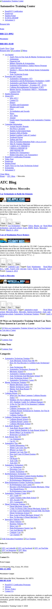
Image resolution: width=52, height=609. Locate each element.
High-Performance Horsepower (22, 478)
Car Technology (14, 226)
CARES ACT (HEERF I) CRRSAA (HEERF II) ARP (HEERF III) (20, 148)
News (12, 113)
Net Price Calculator (17, 129)
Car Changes (15, 535)
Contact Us (14, 100)
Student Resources (12, 94)
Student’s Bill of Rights (18, 133)
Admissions (14, 59)
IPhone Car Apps (16, 450)
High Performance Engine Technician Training (23, 482)
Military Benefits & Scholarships (22, 63)
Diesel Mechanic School (19, 506)
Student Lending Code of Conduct (23, 135)
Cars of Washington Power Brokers (14, 235)
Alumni (12, 118)
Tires (11, 456)
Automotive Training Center (15, 493)
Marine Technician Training (15, 382)
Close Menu (4, 174)
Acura (24, 228)
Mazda (36, 226)
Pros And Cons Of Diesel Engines (23, 454)
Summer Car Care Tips (18, 452)
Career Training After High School (23, 498)
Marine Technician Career (20, 387)
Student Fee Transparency (20, 153)
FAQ (12, 109)
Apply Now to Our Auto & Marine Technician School (30, 57)
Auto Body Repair (12, 426)
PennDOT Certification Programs (17, 157)
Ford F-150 (14, 269)
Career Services (16, 68)
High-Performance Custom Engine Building (26, 476)
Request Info (5, 24)
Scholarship (9, 168)
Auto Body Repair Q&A (19, 428)
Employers (9, 13)
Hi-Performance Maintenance (21, 480)
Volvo (30, 226)
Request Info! (5, 51)
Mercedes (43, 228)
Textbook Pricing (16, 137)
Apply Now (4, 48)
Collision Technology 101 (20, 408)
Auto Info (13, 463)
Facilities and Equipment (19, 105)
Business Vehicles (16, 524)
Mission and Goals (17, 107)
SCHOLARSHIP (11, 18)
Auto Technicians (16, 367)
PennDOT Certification (14, 11)
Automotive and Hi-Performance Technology (30, 81)
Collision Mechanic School (20, 424)
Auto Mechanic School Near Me (22, 361)
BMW (30, 228)
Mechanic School (16, 371)
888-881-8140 (7, 44)
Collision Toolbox (16, 415)
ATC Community (16, 502)
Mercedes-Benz (12, 312)
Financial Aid (15, 61)
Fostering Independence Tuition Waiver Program (28, 66)
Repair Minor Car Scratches (20, 432)
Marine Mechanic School (19, 385)
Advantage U (10, 20)
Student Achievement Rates (20, 131)
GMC (7, 269)
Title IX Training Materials (20, 144)
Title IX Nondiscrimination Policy (28, 142)
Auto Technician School (19, 378)
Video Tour (9, 159)
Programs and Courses (13, 76)
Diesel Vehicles (15, 522)
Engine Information (17, 445)
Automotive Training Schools (21, 374)
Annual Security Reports (19, 126)
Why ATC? (14, 98)
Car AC (13, 441)
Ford (29, 267)
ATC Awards (15, 500)
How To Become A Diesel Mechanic (24, 517)
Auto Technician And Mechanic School (25, 376)
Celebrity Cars (13, 267)
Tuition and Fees (16, 139)
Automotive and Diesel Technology (26, 83)
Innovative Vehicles (12, 519)
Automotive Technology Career (22, 380)
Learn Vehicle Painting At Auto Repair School (27, 430)
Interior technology (34, 312)
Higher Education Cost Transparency (24, 155)
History (12, 103)
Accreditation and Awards (20, 111)
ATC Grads (14, 495)
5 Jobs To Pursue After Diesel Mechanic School (28, 509)
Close (12, 48)
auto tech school (15, 228)
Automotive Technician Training (26, 314)
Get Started (9, 55)
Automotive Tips (11, 443)
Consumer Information (13, 124)
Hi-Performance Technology (16, 474)
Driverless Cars (15, 469)
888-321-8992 (7, 34)
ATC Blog (14, 116)
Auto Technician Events (19, 74)
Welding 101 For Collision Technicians (25, 400)
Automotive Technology (21, 79)
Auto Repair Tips (11, 437)
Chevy (29, 269)
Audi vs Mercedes (7, 276)
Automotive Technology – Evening (28, 85)
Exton (2, 29)
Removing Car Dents (18, 435)
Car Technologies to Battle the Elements (16, 194)
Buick (36, 228)
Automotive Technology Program (22, 369)
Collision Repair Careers (19, 421)
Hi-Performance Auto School (21, 491)
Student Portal (10, 16)
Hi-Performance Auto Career (21, 485)
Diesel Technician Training (15, 504)
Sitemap (8, 587)
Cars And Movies (16, 530)
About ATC (9, 96)
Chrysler (23, 269)
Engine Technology (17, 472)
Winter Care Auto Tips (18, 448)
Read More (47, 226)
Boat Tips (13, 391)
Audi (49, 269)
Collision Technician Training (16, 417)
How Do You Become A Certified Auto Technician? (29, 363)
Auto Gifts (14, 461)
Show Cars (12, 310)
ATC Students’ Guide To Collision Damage (26, 402)
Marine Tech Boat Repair (19, 389)
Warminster (4, 39)
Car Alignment (15, 439)
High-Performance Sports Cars (21, 528)
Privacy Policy (10, 589)
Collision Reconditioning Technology (27, 87)
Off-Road (13, 458)
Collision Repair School (19, 419)
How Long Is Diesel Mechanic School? (25, 515)
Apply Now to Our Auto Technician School (21, 166)
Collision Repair (11, 393)
